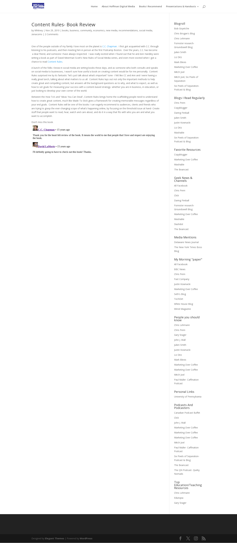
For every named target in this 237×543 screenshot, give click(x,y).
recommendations (128, 30)
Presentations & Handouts (181, 6)
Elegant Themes (54, 538)
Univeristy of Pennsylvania (187, 396)
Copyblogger (180, 107)
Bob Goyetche (181, 28)
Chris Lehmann (182, 38)
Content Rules (55, 61)
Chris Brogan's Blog (184, 33)
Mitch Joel (179, 71)
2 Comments (51, 34)
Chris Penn (179, 102)
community (86, 30)
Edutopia (178, 497)
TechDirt (178, 298)
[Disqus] (95, 164)
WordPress (86, 538)
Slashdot (178, 224)
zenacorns (36, 34)
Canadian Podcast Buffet (187, 412)
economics (99, 30)
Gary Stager (180, 334)
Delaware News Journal (186, 242)
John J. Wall (180, 339)
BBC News (179, 269)
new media (111, 30)
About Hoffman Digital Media (118, 6)
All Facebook (181, 185)
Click (176, 195)
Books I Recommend (150, 6)
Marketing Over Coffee (186, 66)
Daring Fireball (181, 112)
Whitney (39, 30)
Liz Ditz (178, 57)
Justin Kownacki (182, 122)
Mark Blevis (180, 62)
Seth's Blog (180, 294)
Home (94, 6)
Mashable (179, 132)
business (74, 30)
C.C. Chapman (109, 46)
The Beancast (181, 169)
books (65, 30)
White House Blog (183, 303)
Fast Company (181, 279)
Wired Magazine (182, 308)
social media (145, 30)
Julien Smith (180, 52)
